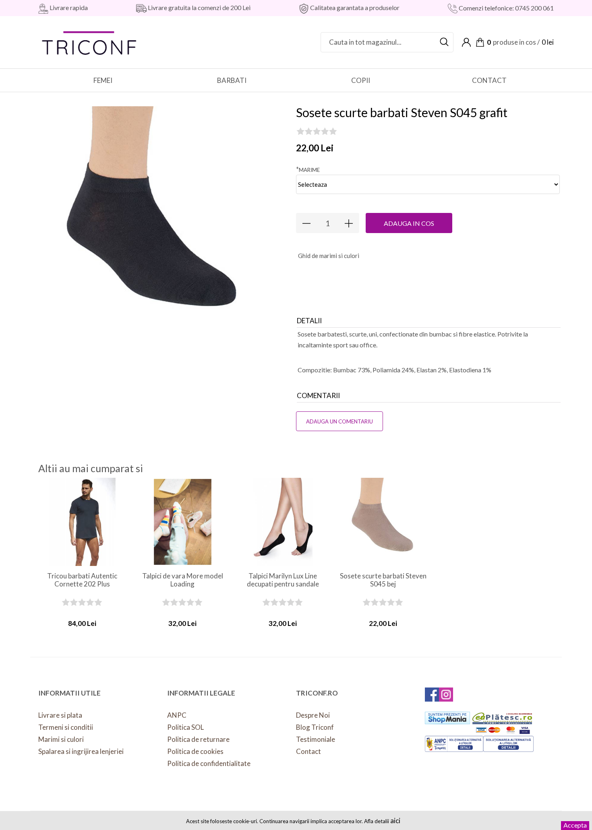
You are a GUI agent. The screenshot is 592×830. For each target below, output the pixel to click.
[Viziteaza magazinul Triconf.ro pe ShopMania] (447, 718)
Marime (308, 169)
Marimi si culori (61, 739)
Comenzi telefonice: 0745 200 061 (505, 8)
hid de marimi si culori (328, 255)
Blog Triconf (315, 727)
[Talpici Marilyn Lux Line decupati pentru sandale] (283, 522)
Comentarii (318, 395)
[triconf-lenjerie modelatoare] (89, 41)
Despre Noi (313, 715)
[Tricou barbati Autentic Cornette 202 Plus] (82, 522)
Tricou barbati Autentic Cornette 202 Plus (82, 580)
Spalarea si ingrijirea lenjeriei (81, 751)
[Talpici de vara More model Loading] (183, 522)
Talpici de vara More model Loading (182, 580)
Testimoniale (315, 739)
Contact (308, 751)
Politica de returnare (198, 739)
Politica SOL (185, 727)
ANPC (176, 715)
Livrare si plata (60, 715)
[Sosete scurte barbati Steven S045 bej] (383, 522)
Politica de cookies (195, 751)
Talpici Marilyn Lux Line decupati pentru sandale (283, 580)
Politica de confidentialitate (208, 763)
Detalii (309, 320)
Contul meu (466, 42)
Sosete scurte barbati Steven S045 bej (383, 580)
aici (395, 820)
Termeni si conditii (65, 727)
